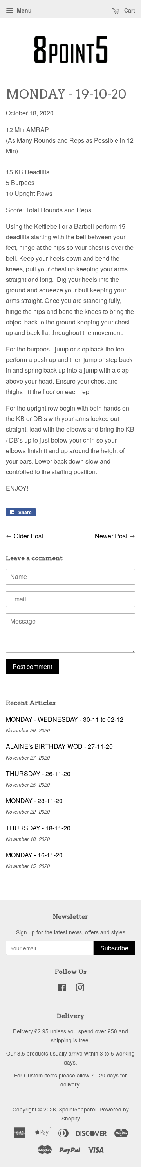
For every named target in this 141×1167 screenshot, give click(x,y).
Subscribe (114, 947)
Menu (23, 10)
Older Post (28, 535)
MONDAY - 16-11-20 (34, 854)
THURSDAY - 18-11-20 (38, 827)
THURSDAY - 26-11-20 (38, 773)
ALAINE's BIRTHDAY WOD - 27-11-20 (59, 746)
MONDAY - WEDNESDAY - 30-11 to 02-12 (64, 719)
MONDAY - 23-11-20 (34, 800)
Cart (129, 10)
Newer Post (111, 535)
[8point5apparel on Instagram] (80, 989)
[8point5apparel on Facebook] (61, 989)
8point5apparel (77, 1109)
